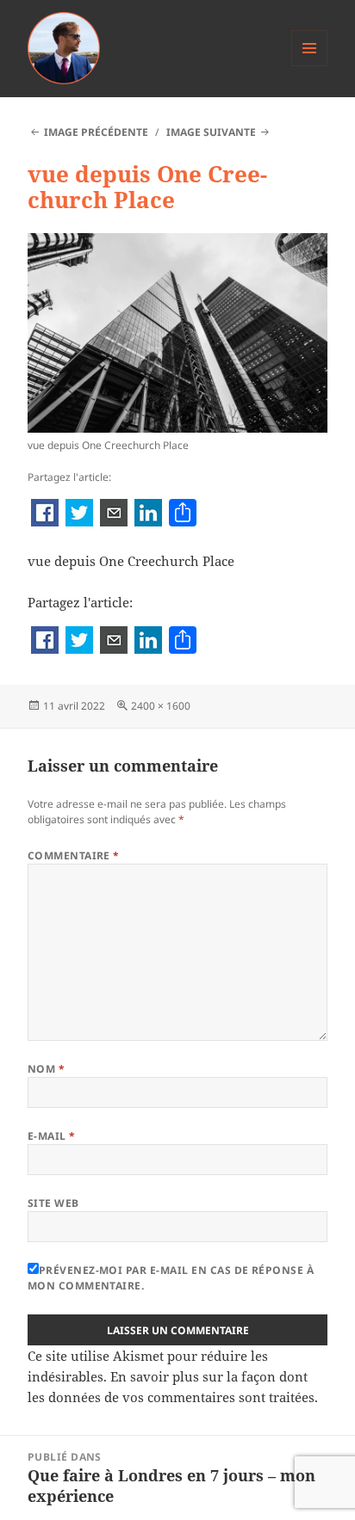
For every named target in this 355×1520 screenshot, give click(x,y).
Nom (46, 1069)
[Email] (114, 514)
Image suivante (211, 132)
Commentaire (74, 855)
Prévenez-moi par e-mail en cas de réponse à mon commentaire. (171, 1278)
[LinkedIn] (148, 514)
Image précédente (96, 132)
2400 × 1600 (160, 705)
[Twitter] (79, 514)
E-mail (52, 1136)
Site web (53, 1203)
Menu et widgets (309, 65)
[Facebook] (45, 514)
